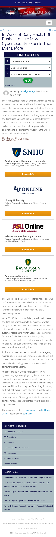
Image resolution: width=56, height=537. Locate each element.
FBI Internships (10, 453)
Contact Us (20, 519)
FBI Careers (9, 442)
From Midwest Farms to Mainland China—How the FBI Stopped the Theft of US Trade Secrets (26, 484)
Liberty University (14, 200)
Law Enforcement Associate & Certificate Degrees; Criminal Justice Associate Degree (26, 280)
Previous (5, 30)
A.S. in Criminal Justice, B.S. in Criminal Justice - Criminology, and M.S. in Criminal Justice (26, 165)
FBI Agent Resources (15, 426)
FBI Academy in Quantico (14, 432)
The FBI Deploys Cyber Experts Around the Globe (24, 501)
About (24, 2)
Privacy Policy (30, 519)
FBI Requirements (11, 458)
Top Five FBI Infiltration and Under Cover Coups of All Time (28, 477)
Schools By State (11, 464)
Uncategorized (31, 410)
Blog (30, 2)
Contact (37, 2)
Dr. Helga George (27, 91)
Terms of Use (40, 519)
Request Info (28, 174)
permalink (27, 413)
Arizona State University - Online (23, 236)
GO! (28, 80)
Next (52, 30)
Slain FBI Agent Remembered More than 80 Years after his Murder (28, 493)
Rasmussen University (17, 276)
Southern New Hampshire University (25, 161)
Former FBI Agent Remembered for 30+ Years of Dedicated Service (28, 508)
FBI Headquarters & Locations (16, 448)
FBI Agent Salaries (11, 437)
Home (17, 2)
